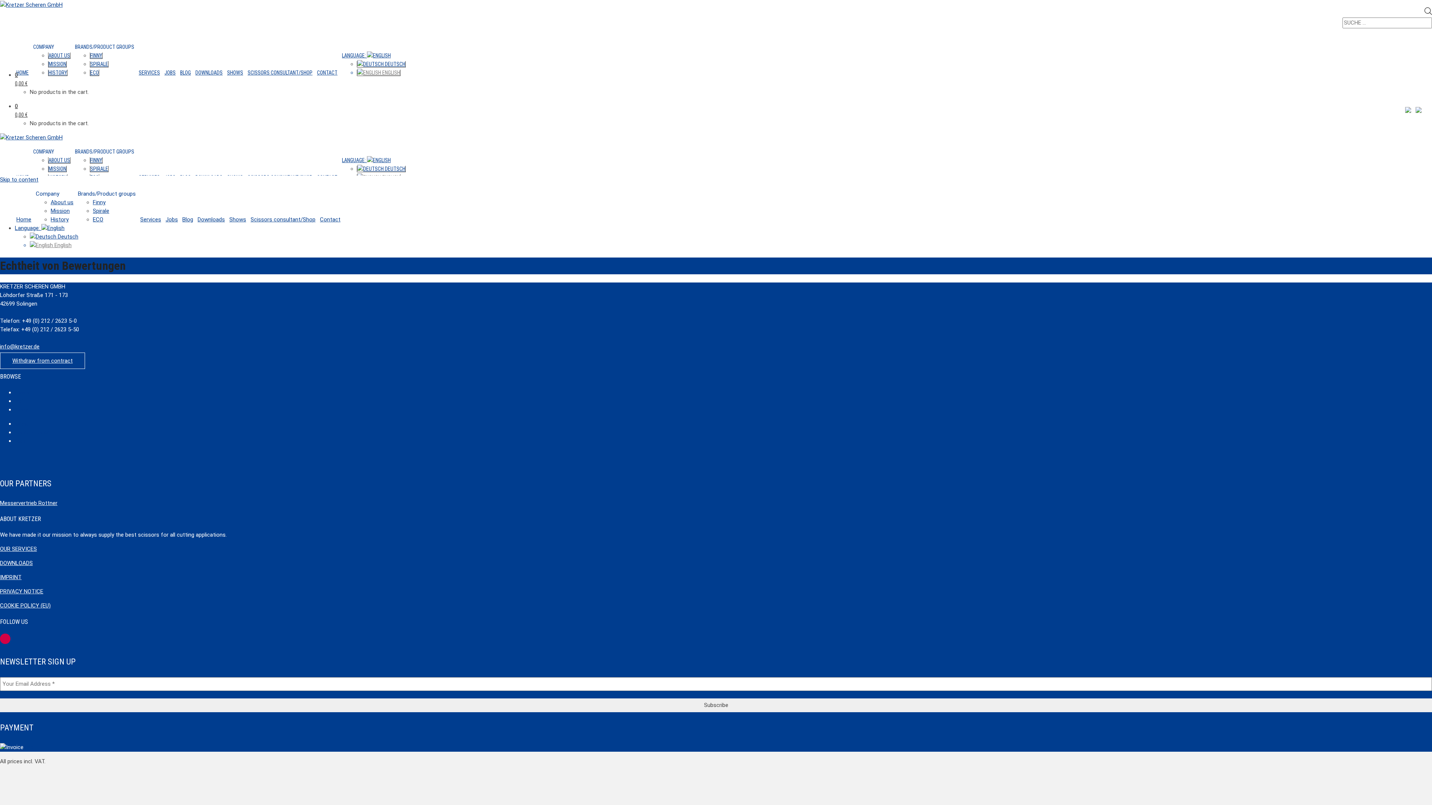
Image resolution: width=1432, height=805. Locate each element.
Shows (235, 73)
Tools (20, 441)
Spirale (99, 64)
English (390, 73)
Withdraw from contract (42, 360)
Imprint (11, 577)
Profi (19, 401)
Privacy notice (21, 591)
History (57, 73)
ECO (94, 73)
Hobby (21, 410)
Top (28, 747)
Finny (96, 56)
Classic (22, 392)
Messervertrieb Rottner (28, 503)
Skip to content (19, 179)
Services (149, 73)
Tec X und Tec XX (31, 432)
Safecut (22, 424)
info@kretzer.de (20, 346)
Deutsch (394, 64)
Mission (57, 64)
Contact (327, 73)
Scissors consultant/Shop (280, 73)
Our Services (18, 549)
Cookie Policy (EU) (25, 605)
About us (59, 56)
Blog (185, 73)
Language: (354, 56)
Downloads (209, 73)
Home (22, 73)
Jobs (170, 73)
